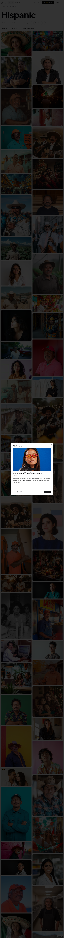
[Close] (52, 444)
